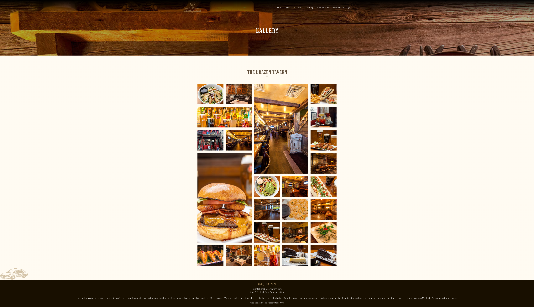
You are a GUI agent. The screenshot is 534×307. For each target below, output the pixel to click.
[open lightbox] (210, 94)
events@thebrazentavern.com (267, 288)
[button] (291, 7)
